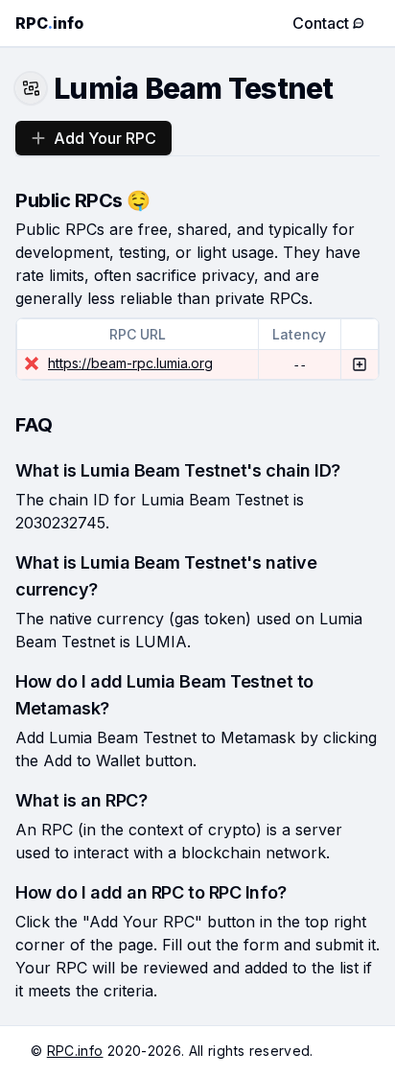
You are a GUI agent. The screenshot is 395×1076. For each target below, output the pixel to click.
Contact (320, 23)
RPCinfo (49, 23)
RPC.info (75, 1050)
